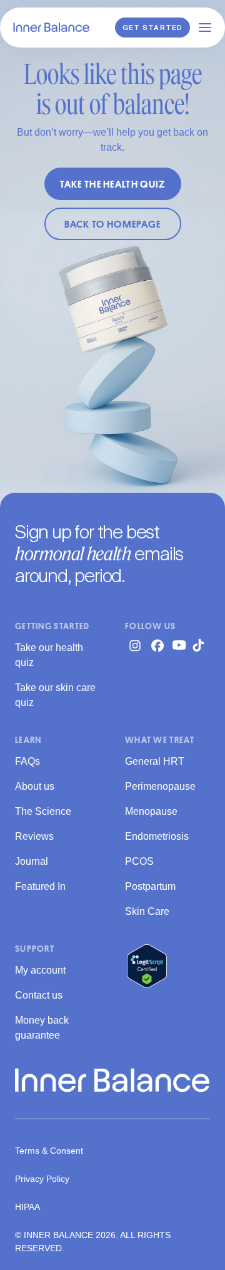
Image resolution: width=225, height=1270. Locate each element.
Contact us (38, 995)
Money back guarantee (42, 1028)
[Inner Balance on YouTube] (180, 645)
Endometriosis (157, 836)
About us (34, 786)
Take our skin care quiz (55, 695)
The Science (43, 811)
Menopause (151, 811)
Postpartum (150, 886)
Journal (31, 861)
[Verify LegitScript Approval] (147, 966)
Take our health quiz (49, 655)
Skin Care (147, 911)
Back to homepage (112, 223)
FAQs (27, 761)
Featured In (40, 886)
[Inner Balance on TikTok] (202, 645)
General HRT (154, 761)
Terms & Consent (49, 1151)
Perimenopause (160, 786)
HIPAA (27, 1207)
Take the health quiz (113, 183)
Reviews (34, 836)
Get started (152, 28)
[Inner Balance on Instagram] (135, 645)
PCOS (139, 861)
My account (40, 970)
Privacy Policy (42, 1179)
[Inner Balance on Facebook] (158, 645)
